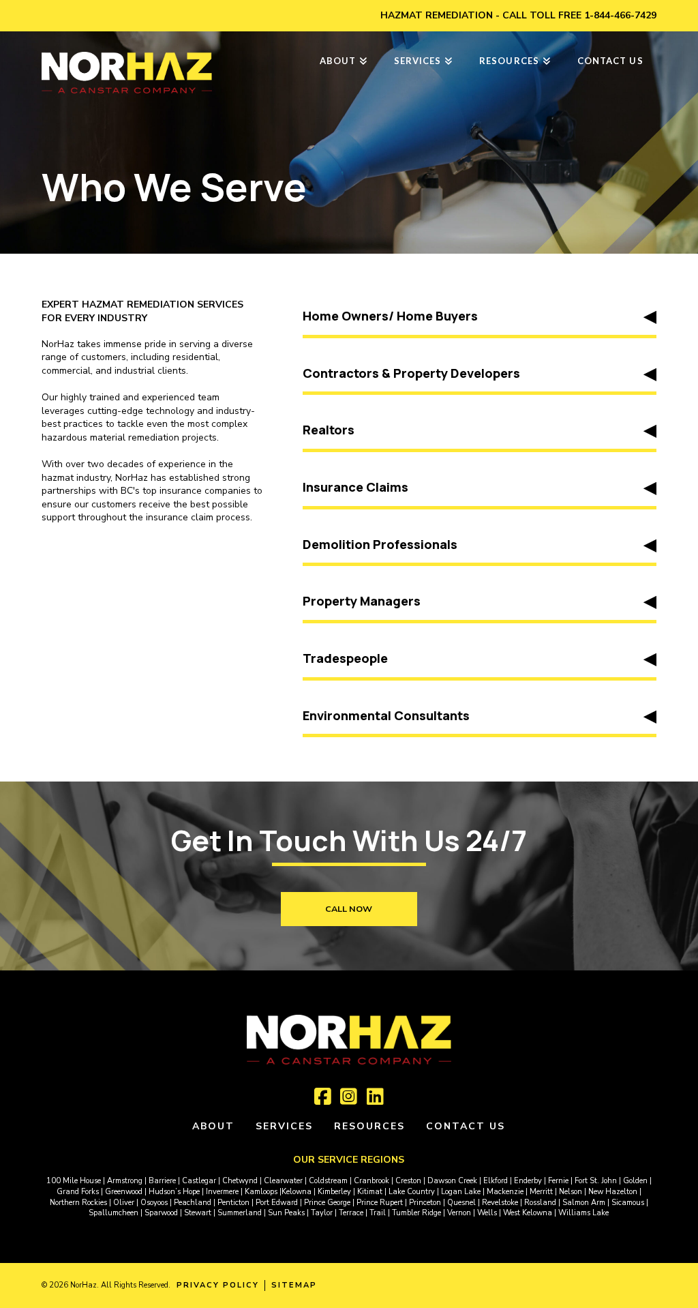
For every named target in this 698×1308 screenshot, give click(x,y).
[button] (479, 318)
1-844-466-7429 (620, 15)
